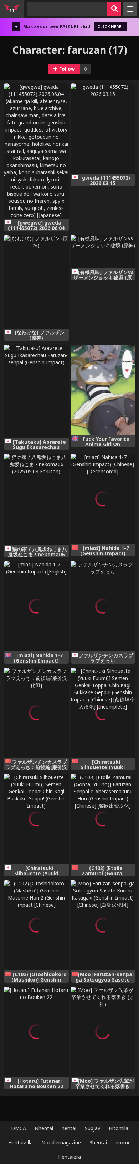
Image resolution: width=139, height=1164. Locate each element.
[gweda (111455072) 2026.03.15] (103, 128)
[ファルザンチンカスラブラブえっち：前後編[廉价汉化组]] (36, 713)
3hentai (98, 1142)
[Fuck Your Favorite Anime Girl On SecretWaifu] (103, 390)
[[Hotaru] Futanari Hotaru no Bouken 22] (36, 1032)
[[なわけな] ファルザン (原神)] (36, 282)
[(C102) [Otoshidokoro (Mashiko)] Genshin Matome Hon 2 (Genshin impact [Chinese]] (36, 925)
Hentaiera (69, 1156)
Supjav (92, 1128)
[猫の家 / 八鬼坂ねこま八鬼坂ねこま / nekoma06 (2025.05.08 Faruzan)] (36, 499)
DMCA (18, 1128)
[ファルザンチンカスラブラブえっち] (103, 606)
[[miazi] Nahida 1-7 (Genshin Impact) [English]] (36, 606)
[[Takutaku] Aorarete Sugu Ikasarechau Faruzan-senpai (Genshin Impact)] (36, 391)
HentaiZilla (20, 1142)
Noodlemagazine (61, 1142)
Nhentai (44, 1128)
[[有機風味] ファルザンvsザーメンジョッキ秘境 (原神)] (103, 252)
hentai (69, 1128)
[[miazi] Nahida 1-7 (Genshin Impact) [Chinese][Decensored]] (103, 499)
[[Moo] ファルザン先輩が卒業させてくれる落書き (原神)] (103, 1032)
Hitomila (118, 1128)
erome (123, 1142)
